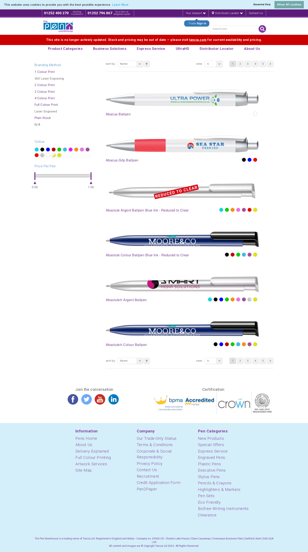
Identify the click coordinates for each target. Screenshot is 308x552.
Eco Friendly (209, 502)
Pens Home (86, 438)
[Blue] (249, 160)
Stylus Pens (209, 476)
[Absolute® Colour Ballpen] (182, 329)
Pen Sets (206, 495)
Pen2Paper (147, 489)
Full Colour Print (46, 105)
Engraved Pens (211, 457)
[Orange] (232, 210)
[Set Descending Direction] (147, 64)
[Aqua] (221, 210)
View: (199, 63)
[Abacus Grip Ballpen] (182, 144)
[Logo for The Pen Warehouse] (58, 26)
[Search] (262, 29)
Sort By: (111, 63)
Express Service (213, 451)
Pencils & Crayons (215, 483)
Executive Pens (212, 470)
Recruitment (148, 476)
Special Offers (211, 444)
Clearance (207, 515)
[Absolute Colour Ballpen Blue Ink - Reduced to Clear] (182, 239)
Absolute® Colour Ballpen (126, 344)
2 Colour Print (45, 85)
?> (37, 149)
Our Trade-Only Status (157, 438)
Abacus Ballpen (118, 114)
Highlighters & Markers (219, 489)
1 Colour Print (45, 72)
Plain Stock (43, 118)
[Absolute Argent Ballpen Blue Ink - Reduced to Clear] (182, 192)
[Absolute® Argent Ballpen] (182, 284)
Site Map (83, 470)
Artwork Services (91, 464)
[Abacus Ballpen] (182, 97)
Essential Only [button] (262, 4)
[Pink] (238, 210)
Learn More (120, 4)
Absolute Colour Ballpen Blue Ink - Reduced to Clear (147, 255)
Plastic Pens (209, 464)
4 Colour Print (45, 98)
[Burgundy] (232, 255)
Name (124, 63)
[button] (130, 5)
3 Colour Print (45, 92)
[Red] (255, 160)
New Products (211, 438)
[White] (255, 114)
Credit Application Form (159, 482)
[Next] (270, 64)
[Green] (227, 210)
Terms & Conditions (155, 444)
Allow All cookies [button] (289, 4)
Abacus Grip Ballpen (122, 160)
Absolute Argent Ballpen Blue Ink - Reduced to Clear (147, 210)
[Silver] (249, 299)
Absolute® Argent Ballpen (126, 299)
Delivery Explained (92, 451)
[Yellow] (255, 210)
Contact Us (256, 13)
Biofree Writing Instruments (223, 508)
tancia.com (198, 40)
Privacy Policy (150, 463)
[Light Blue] (244, 255)
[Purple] (244, 210)
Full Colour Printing (93, 457)
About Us (83, 444)
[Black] (244, 160)
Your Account (194, 13)
